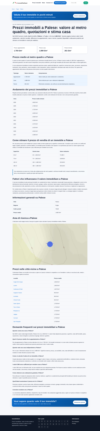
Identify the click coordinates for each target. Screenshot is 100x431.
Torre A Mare (16, 307)
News (43, 2)
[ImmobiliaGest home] (20, 2)
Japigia (15, 314)
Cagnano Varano (17, 292)
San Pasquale (16, 321)
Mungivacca (16, 310)
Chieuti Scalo (16, 300)
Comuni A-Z (49, 2)
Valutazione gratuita (60, 2)
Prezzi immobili (36, 2)
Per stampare (75, 421)
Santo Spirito (16, 303)
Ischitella (15, 296)
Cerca (86, 2)
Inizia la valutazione (79, 16)
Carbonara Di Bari (18, 289)
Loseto (15, 285)
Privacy (74, 423)
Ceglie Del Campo (18, 282)
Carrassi (15, 318)
